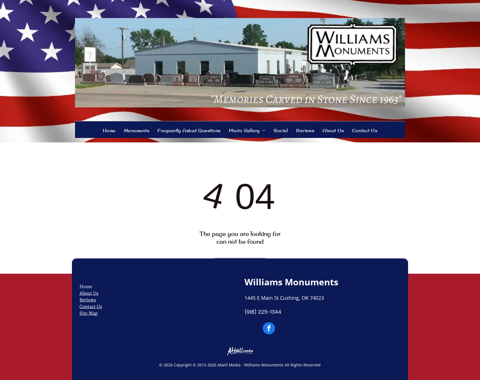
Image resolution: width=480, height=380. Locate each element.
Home (85, 286)
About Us (88, 293)
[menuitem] (109, 130)
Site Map (88, 313)
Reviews (87, 299)
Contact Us (90, 306)
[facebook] (269, 329)
